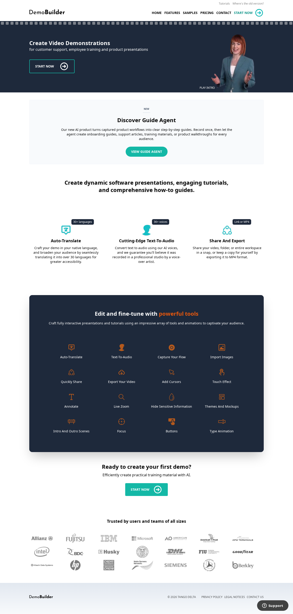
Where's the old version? (248, 3)
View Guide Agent (146, 151)
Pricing (207, 13)
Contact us (255, 597)
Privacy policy (211, 597)
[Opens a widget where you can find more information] (272, 606)
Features (172, 13)
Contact (223, 13)
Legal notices (234, 597)
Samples (190, 13)
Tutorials (224, 3)
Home (157, 13)
